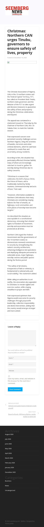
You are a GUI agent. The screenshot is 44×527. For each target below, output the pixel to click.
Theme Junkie (9, 524)
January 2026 (9, 467)
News (7, 486)
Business (8, 481)
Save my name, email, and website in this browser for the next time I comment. (21, 380)
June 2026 (8, 444)
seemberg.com (15, 521)
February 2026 (10, 463)
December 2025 (10, 472)
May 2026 (8, 449)
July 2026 (8, 439)
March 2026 (9, 458)
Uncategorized (10, 490)
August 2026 (9, 434)
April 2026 (8, 453)
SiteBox (23, 521)
